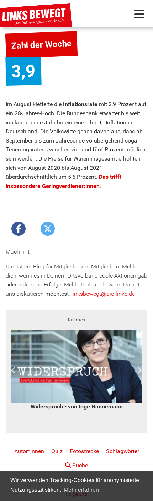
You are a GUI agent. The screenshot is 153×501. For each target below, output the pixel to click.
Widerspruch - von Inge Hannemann (77, 406)
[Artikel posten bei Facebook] (18, 229)
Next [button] (139, 370)
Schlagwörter (122, 451)
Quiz (57, 451)
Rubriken (76, 319)
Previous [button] (13, 370)
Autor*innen (29, 451)
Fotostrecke (84, 451)
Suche (79, 465)
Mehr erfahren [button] (81, 490)
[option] (76, 370)
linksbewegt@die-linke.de (103, 293)
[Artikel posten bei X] (48, 229)
